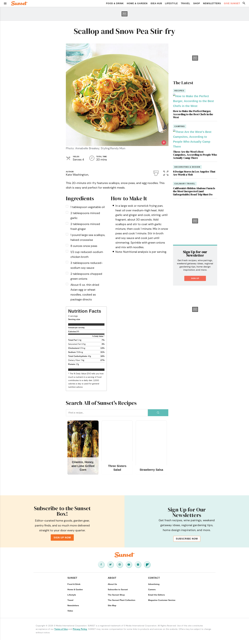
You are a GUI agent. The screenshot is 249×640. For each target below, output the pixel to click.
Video (70, 611)
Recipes (179, 91)
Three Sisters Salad (117, 467)
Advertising (154, 584)
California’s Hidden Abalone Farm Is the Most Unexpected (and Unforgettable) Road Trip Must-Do (194, 191)
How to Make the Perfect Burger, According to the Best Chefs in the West (193, 114)
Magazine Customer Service (161, 600)
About (112, 578)
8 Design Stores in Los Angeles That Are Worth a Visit (194, 173)
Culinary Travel (185, 184)
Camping (180, 126)
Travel (185, 3)
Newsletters (212, 3)
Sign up (195, 278)
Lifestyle (171, 3)
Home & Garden (137, 3)
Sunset (72, 578)
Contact (154, 578)
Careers (152, 589)
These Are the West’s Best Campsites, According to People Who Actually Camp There (195, 155)
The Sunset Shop (116, 595)
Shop (196, 3)
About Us (112, 584)
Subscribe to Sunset (118, 589)
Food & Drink (115, 3)
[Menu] (5, 3)
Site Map (112, 605)
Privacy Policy (80, 629)
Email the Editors (156, 595)
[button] (165, 172)
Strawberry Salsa (151, 469)
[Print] (156, 172)
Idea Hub (156, 3)
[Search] (158, 412)
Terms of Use (61, 629)
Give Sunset (232, 3)
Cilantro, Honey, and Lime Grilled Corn (82, 465)
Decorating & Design (187, 167)
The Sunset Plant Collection (121, 600)
